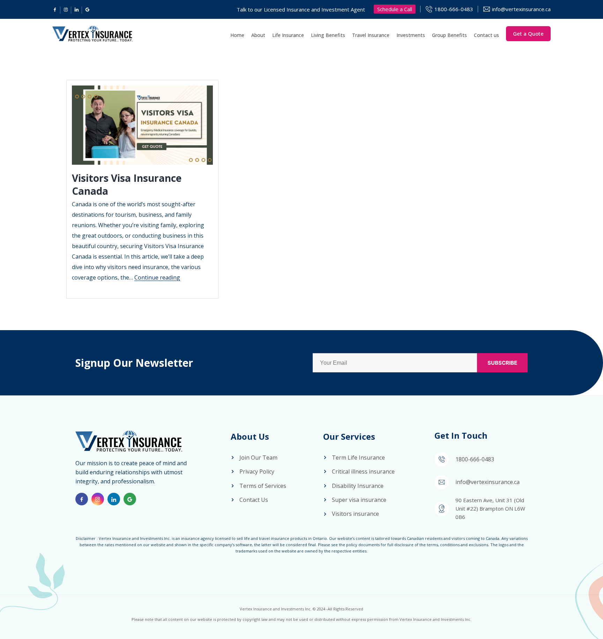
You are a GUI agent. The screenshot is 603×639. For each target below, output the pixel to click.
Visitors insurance (355, 514)
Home (237, 35)
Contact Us (253, 500)
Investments (410, 35)
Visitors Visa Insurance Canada (126, 184)
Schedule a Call (394, 9)
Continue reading (157, 277)
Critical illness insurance (363, 471)
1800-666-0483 (453, 9)
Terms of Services (262, 486)
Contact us (486, 35)
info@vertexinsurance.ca (521, 9)
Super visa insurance (359, 500)
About (258, 35)
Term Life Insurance (358, 457)
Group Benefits (449, 35)
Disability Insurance (358, 486)
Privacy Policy (256, 471)
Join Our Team (258, 457)
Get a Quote (528, 33)
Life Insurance (288, 35)
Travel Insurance (370, 35)
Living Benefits (328, 35)
